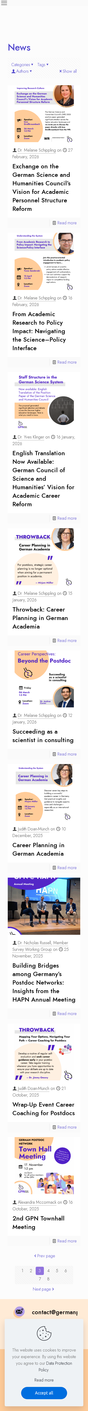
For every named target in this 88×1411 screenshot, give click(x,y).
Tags (41, 65)
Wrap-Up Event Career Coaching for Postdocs (43, 1109)
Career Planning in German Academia (38, 849)
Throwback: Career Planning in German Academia (40, 618)
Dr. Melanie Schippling (37, 150)
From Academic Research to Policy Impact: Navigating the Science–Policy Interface (39, 331)
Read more (67, 223)
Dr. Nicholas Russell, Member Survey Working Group (40, 946)
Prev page (46, 1256)
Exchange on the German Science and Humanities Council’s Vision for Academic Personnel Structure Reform (41, 187)
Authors (22, 71)
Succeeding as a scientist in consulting (43, 735)
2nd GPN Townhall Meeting (38, 1222)
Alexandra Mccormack (37, 1202)
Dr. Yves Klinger (31, 437)
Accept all (44, 1392)
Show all (70, 71)
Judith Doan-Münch (33, 829)
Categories (20, 65)
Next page (42, 1289)
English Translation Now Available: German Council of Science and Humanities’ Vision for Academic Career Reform (43, 479)
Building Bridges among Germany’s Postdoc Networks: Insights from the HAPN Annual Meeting (44, 982)
